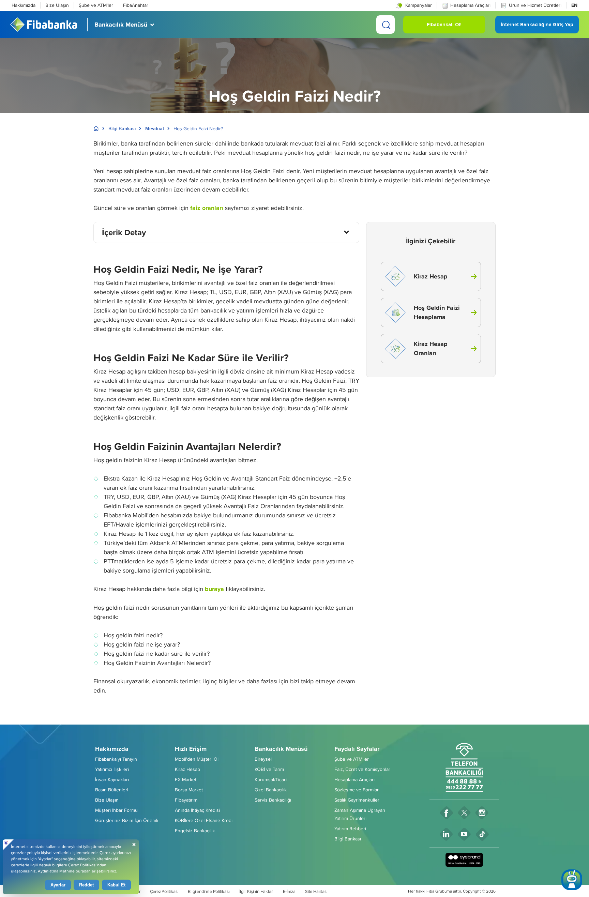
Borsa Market (189, 789)
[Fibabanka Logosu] (43, 24)
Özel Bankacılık (271, 789)
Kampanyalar (418, 5)
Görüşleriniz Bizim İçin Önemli (126, 820)
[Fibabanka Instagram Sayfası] (482, 812)
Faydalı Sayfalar (356, 748)
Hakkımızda (23, 5)
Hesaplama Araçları (470, 5)
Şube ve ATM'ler (96, 5)
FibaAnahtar (135, 5)
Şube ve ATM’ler (351, 759)
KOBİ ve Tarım (269, 769)
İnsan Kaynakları (112, 779)
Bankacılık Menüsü (281, 748)
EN (574, 5)
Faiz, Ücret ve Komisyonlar (362, 769)
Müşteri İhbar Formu (116, 810)
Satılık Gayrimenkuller (356, 799)
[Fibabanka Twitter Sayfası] (464, 812)
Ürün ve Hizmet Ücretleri (535, 5)
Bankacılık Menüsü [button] (120, 24)
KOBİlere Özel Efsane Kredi (203, 820)
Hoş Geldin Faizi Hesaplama (437, 312)
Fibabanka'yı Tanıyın (116, 759)
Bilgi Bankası (122, 128)
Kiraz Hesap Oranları (431, 348)
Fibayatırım (186, 799)
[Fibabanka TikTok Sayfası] (482, 834)
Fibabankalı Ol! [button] (444, 27)
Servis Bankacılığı (273, 799)
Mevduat (154, 128)
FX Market (185, 779)
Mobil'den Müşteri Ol (196, 759)
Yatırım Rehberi (350, 828)
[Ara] (385, 24)
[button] (413, 5)
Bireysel (263, 759)
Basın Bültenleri (111, 789)
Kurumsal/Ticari (271, 779)
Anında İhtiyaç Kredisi (197, 810)
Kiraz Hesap (431, 276)
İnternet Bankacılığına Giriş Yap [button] (537, 27)
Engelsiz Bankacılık (195, 830)
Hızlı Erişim (191, 748)
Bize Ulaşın (57, 5)
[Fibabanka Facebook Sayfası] (446, 812)
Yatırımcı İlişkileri (112, 769)
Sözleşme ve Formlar (356, 789)
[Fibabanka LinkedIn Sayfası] (446, 834)
